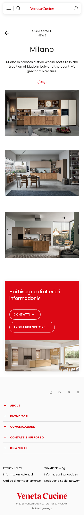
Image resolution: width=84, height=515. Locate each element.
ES (78, 392)
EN (59, 392)
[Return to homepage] (42, 495)
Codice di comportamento (22, 481)
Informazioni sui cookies (61, 474)
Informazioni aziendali (18, 474)
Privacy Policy (12, 468)
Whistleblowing (54, 468)
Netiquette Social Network (62, 481)
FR (69, 392)
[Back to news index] (10, 33)
